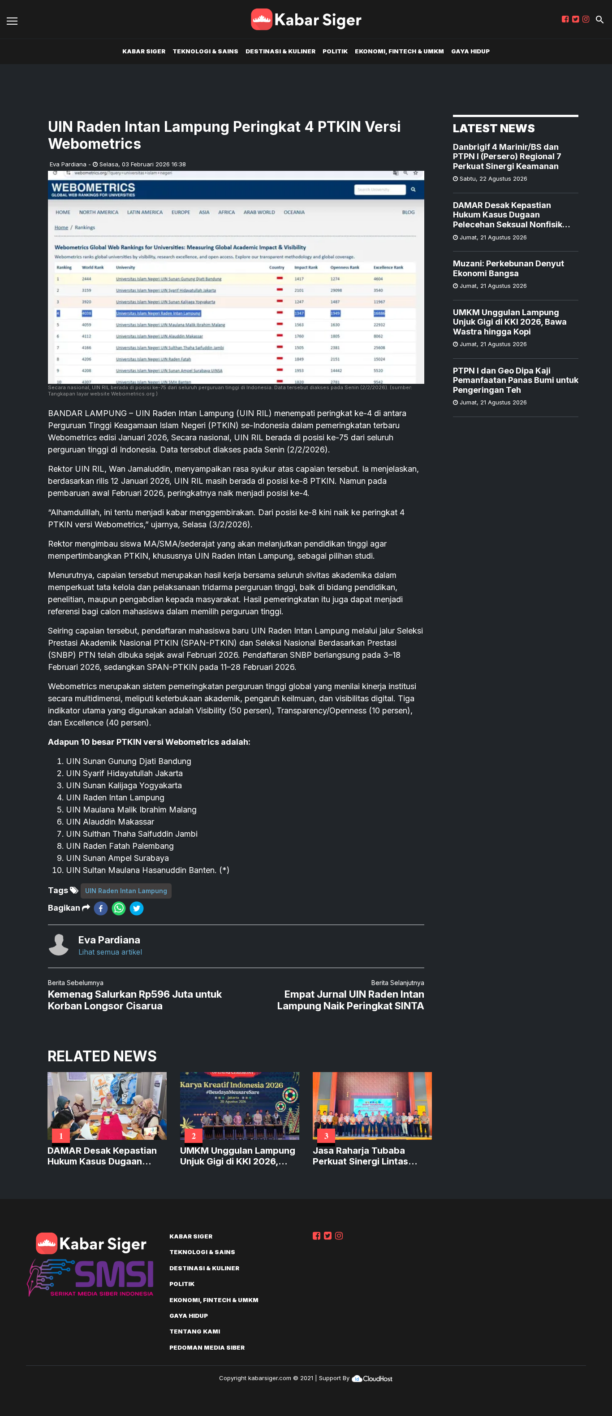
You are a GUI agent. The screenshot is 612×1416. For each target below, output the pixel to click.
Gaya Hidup (470, 51)
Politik (335, 51)
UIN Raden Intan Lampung (126, 891)
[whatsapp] (119, 908)
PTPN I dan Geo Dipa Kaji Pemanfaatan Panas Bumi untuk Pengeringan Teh (515, 380)
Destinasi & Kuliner (280, 51)
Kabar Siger (143, 51)
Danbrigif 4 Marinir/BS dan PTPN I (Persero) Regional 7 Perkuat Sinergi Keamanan (507, 156)
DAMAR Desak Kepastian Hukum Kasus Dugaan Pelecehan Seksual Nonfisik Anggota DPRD (507, 215)
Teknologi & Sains (205, 51)
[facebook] (101, 908)
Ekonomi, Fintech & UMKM (399, 51)
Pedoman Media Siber (207, 1347)
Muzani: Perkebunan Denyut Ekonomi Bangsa (508, 268)
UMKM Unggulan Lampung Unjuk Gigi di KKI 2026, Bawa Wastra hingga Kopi (510, 322)
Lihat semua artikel (110, 951)
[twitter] (136, 908)
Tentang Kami (194, 1331)
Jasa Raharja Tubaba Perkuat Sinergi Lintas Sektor (360, 1156)
